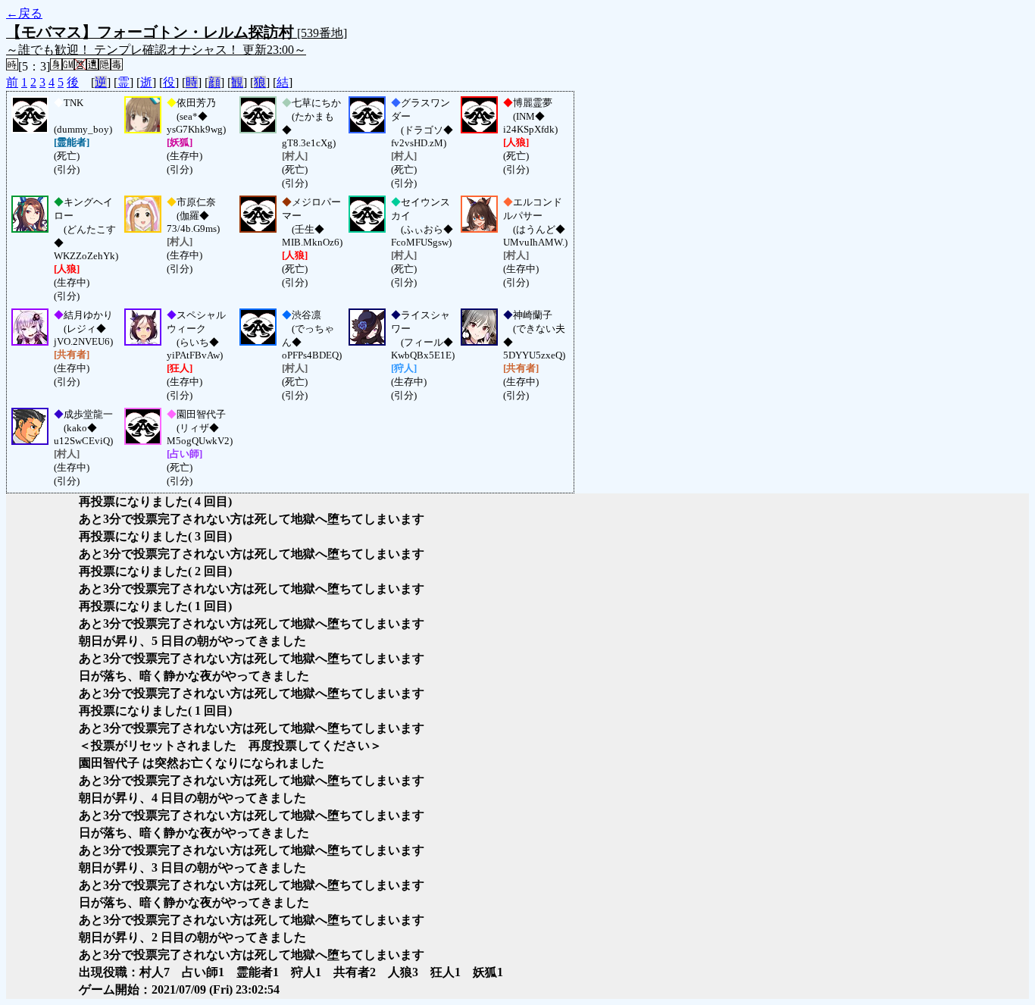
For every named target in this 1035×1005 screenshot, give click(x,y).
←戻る (24, 13)
